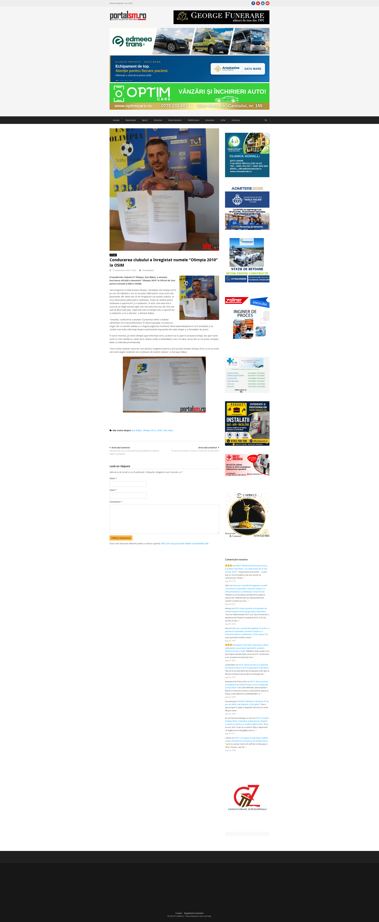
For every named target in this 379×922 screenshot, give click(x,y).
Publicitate (193, 120)
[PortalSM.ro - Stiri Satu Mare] (128, 19)
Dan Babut (136, 430)
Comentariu (116, 501)
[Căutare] (265, 120)
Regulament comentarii (194, 913)
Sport (145, 120)
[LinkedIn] (263, 3)
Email (113, 490)
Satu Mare (168, 430)
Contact (178, 913)
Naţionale (131, 120)
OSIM (159, 430)
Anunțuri (209, 120)
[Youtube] (267, 3)
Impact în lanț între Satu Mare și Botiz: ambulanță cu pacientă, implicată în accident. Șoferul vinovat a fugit (247, 648)
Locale (116, 120)
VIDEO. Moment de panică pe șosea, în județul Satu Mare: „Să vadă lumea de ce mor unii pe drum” (246, 568)
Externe (158, 120)
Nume (113, 478)
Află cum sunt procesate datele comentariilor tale (184, 543)
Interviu (236, 120)
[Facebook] (253, 3)
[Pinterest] (258, 3)
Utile (223, 120)
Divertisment (175, 120)
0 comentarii (148, 270)
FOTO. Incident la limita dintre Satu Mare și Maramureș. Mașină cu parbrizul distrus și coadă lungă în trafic (247, 721)
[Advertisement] (164, 560)
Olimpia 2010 (149, 430)
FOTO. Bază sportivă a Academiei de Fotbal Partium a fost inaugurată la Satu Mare (246, 684)
